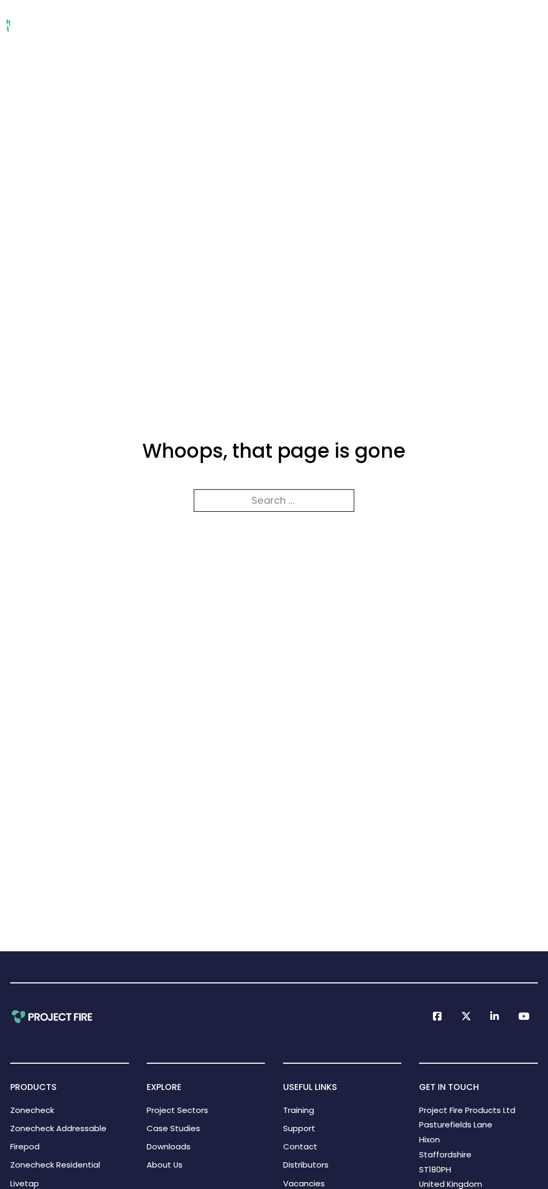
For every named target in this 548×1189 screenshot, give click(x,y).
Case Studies (173, 1128)
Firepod (25, 1146)
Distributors (306, 1164)
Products (154, 25)
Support (379, 25)
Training (328, 25)
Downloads (215, 25)
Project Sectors (80, 25)
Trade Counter (509, 25)
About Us (275, 25)
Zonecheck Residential (55, 1164)
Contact (300, 1146)
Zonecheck (32, 1110)
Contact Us (436, 25)
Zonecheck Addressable (58, 1128)
